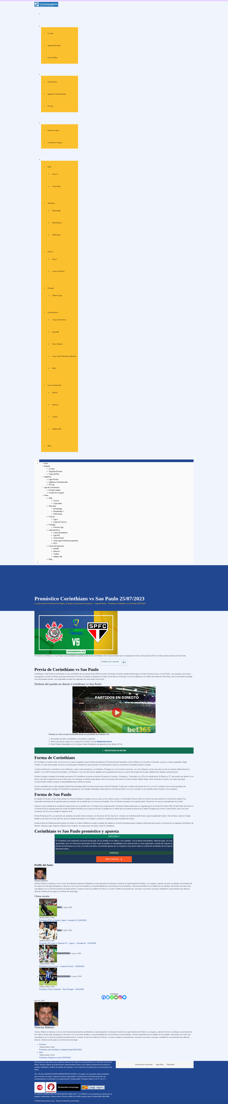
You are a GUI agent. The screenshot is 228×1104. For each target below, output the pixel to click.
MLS (54, 368)
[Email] (116, 997)
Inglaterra (46, 74)
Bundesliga (56, 211)
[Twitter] (108, 997)
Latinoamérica (53, 312)
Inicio (45, 14)
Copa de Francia (58, 271)
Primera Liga (57, 295)
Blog (49, 446)
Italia (49, 167)
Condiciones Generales (144, 1064)
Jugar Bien (160, 1064)
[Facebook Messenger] (124, 997)
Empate (114, 853)
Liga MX (55, 332)
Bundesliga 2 (57, 223)
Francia (50, 252)
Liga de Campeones (50, 123)
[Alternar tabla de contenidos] (122, 662)
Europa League (53, 130)
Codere (55, 417)
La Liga (50, 33)
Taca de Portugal (63, 976)
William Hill (56, 429)
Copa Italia (56, 186)
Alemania (51, 203)
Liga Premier (52, 82)
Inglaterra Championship (57, 94)
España (45, 26)
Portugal (51, 288)
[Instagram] (120, 997)
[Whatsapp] (112, 997)
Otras (45, 159)
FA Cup (50, 106)
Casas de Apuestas (54, 385)
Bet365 (55, 392)
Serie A (55, 174)
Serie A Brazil (57, 344)
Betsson (55, 405)
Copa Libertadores (59, 320)
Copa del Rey (53, 57)
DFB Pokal (56, 235)
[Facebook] (104, 997)
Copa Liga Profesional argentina (64, 356)
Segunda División (54, 45)
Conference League (55, 142)
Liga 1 (54, 259)
